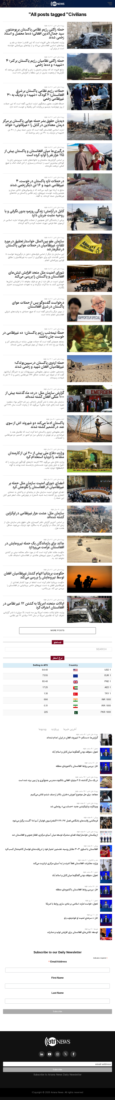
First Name (57, 978)
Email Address (57, 962)
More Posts (58, 630)
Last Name (58, 993)
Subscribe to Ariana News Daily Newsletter (57, 1075)
